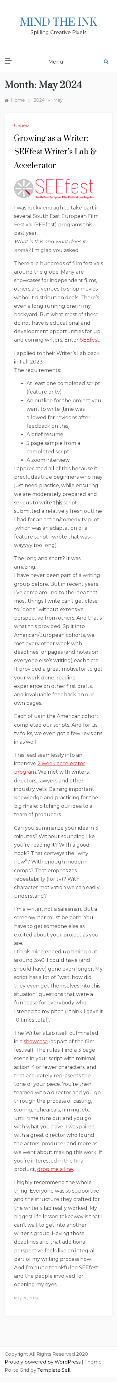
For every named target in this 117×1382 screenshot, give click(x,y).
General (22, 125)
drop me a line (55, 1169)
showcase (36, 1041)
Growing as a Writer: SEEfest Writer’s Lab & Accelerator (55, 152)
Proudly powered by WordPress (43, 1362)
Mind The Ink (58, 22)
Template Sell (53, 1370)
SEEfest (89, 340)
